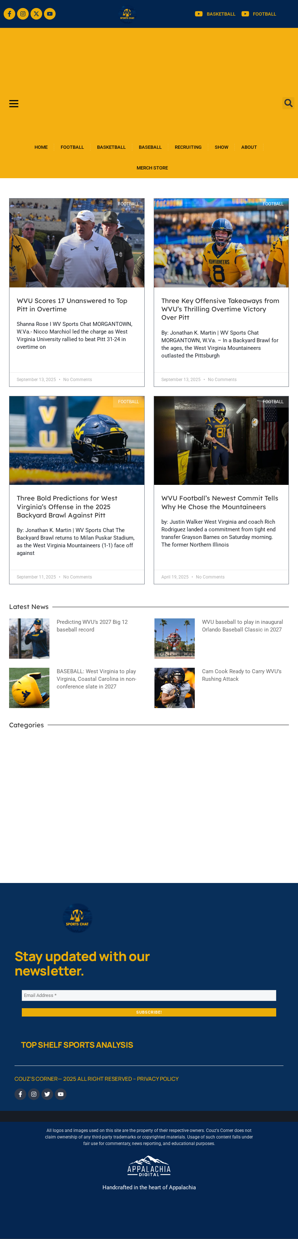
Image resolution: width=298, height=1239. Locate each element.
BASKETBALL (111, 147)
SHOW (221, 147)
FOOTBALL (72, 147)
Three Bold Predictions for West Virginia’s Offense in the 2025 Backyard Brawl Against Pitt (67, 506)
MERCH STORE (152, 168)
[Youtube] (50, 14)
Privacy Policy (158, 1079)
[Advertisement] (149, 82)
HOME (41, 147)
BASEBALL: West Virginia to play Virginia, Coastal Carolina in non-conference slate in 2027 (96, 679)
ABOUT (249, 147)
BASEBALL (150, 147)
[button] (288, 103)
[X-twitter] (36, 14)
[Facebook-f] (9, 14)
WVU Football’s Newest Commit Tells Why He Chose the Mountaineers (219, 502)
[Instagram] (23, 14)
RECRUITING (188, 147)
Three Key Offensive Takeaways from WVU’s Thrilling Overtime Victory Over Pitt (220, 309)
